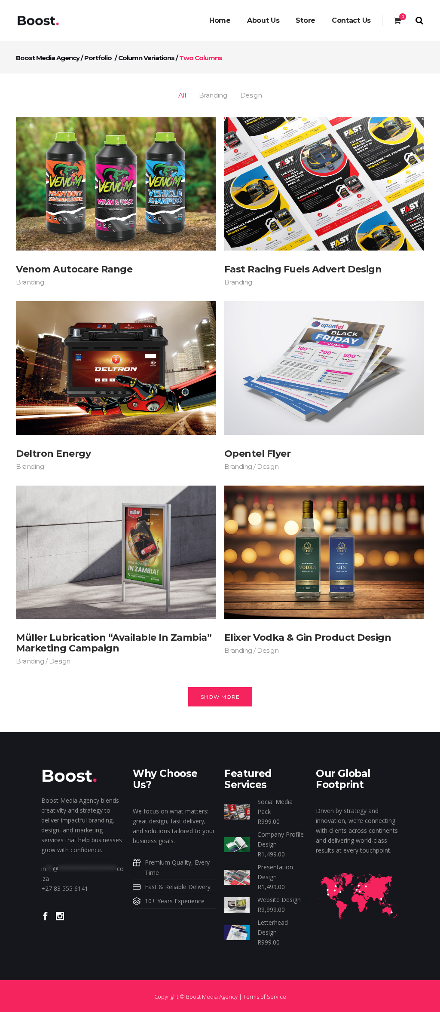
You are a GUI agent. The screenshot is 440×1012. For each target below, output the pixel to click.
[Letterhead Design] (237, 932)
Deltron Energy (53, 453)
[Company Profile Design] (237, 844)
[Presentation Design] (237, 876)
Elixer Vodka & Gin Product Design (307, 637)
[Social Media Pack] (237, 811)
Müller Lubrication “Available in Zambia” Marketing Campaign (113, 643)
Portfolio (98, 58)
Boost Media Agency (47, 58)
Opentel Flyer (257, 453)
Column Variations (146, 58)
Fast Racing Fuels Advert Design (303, 269)
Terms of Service (264, 996)
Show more (220, 697)
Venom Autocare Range (74, 269)
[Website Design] (237, 904)
